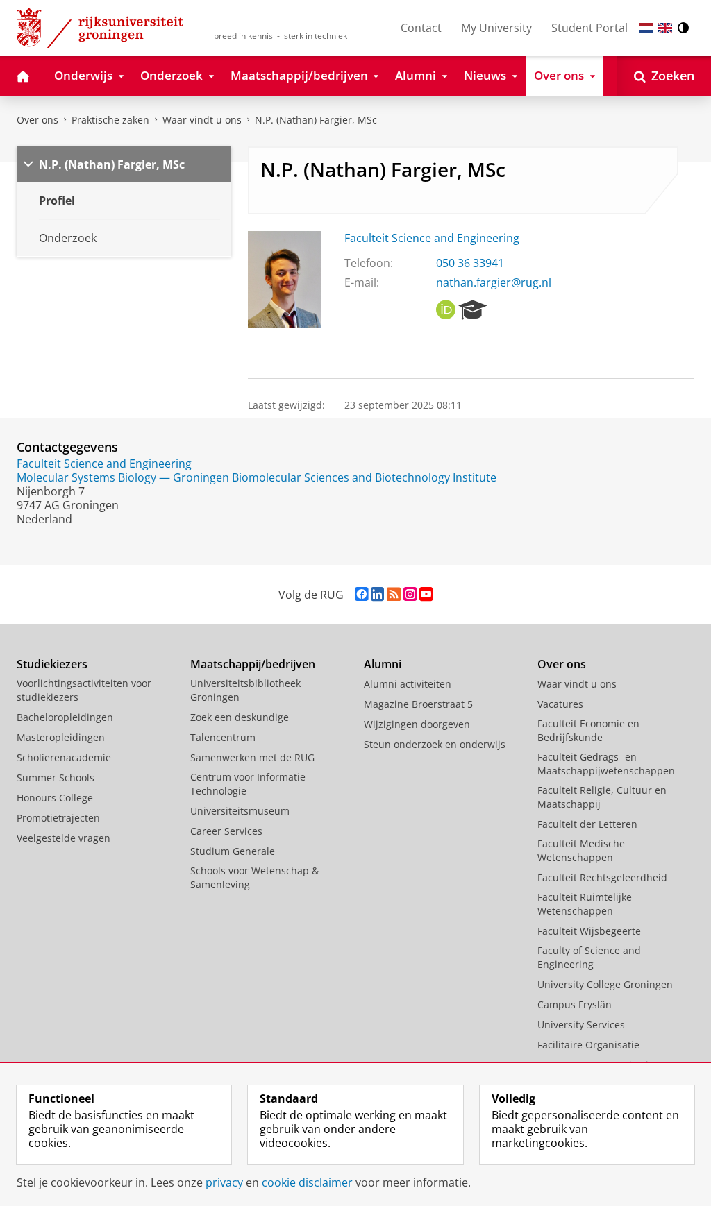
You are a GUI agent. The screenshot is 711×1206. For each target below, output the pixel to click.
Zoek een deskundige (239, 717)
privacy (224, 1182)
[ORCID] (445, 310)
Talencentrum (223, 737)
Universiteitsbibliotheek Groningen (245, 690)
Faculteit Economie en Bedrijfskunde (588, 730)
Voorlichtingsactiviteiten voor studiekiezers (84, 690)
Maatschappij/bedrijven (252, 664)
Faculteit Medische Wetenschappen (581, 850)
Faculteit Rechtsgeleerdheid (602, 877)
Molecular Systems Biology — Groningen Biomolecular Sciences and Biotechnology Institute (256, 477)
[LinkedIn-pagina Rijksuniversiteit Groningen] (377, 594)
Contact (421, 27)
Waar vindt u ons (202, 119)
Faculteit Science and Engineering (431, 238)
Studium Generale (232, 851)
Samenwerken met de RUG (252, 757)
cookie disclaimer (307, 1182)
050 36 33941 (470, 263)
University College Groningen (605, 984)
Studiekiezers (52, 664)
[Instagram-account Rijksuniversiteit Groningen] (410, 594)
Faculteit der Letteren (587, 824)
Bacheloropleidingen (65, 717)
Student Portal (589, 27)
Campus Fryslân (574, 1004)
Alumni (382, 664)
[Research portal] (472, 310)
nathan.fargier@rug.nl (493, 282)
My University (496, 27)
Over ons (37, 119)
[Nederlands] (646, 28)
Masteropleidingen (61, 737)
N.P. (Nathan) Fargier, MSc (316, 119)
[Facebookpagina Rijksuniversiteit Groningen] (361, 594)
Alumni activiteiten (407, 683)
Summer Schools (55, 777)
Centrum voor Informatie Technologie (248, 783)
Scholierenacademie (64, 757)
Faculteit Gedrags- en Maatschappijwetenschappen (606, 763)
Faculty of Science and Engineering (589, 957)
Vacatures (560, 704)
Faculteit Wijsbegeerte (589, 930)
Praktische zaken (110, 119)
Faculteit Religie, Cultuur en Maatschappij (602, 796)
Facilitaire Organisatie (588, 1044)
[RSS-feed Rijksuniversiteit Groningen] (394, 594)
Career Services (226, 831)
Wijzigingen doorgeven (417, 724)
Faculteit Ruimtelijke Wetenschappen (584, 903)
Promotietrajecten (58, 817)
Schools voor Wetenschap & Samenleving (254, 877)
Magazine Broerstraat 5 (418, 704)
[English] (665, 28)
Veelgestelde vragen (63, 837)
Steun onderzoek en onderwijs (434, 744)
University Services (581, 1024)
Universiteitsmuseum (240, 810)
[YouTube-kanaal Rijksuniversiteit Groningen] (426, 594)
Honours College (55, 797)
